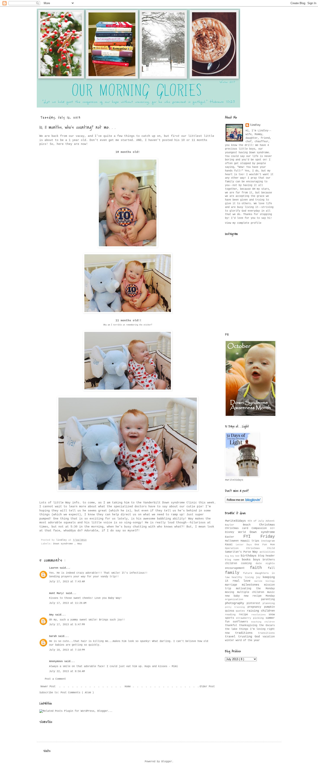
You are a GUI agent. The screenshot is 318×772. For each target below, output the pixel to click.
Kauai (230, 544)
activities (267, 552)
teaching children (263, 622)
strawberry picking (251, 618)
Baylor (234, 525)
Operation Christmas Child (250, 548)
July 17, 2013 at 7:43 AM (67, 581)
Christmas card (238, 528)
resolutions (260, 615)
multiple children (252, 592)
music (271, 592)
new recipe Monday (259, 595)
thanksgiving (249, 625)
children (233, 563)
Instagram (268, 541)
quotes (241, 611)
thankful (232, 625)
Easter (234, 537)
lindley (255, 125)
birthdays (249, 555)
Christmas (267, 524)
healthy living (244, 577)
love (248, 581)
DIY (272, 528)
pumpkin (269, 607)
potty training (236, 607)
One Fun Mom (265, 544)
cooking (248, 563)
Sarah (53, 636)
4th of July (256, 521)
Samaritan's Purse (238, 551)
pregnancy (255, 607)
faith (259, 567)
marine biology (264, 581)
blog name (233, 559)
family (234, 572)
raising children (261, 610)
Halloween (233, 540)
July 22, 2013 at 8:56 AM (67, 671)
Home (128, 686)
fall (271, 568)
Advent (270, 521)
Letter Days (245, 545)
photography (236, 603)
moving (231, 592)
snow (272, 614)
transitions (266, 633)
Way (79, 543)
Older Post (207, 686)
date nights (265, 563)
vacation (269, 636)
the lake (232, 629)
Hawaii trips (251, 540)
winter (230, 640)
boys (258, 559)
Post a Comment (55, 679)
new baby (234, 595)
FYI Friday (259, 536)
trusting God (250, 636)
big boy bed (233, 556)
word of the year (248, 640)
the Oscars (267, 625)
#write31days (236, 520)
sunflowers (242, 621)
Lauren (54, 568)
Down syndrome (63, 543)
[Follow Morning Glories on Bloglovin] (243, 502)
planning (269, 603)
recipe (245, 614)
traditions (246, 633)
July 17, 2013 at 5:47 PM (67, 624)
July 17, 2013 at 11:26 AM (67, 603)
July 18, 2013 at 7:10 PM (67, 649)
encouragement (237, 568)
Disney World (237, 532)
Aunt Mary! (57, 593)
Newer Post (48, 686)
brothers (269, 559)
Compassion (261, 528)
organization (243, 599)
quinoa (230, 610)
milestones (253, 584)
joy (259, 577)
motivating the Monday (255, 588)
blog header (266, 555)
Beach (251, 524)
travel (231, 636)
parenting (268, 599)
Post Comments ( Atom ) (77, 692)
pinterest (255, 603)
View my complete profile (243, 223)
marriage (233, 584)
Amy (52, 614)
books (247, 559)
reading (232, 614)
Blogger (166, 761)
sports (230, 618)
